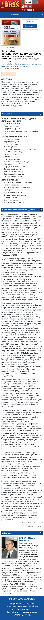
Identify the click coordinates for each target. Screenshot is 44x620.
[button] (23, 6)
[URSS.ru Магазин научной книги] (10, 4)
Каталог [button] (14, 14)
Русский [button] (28, 2)
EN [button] (37, 2)
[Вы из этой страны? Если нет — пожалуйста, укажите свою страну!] (22, 2)
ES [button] (33, 2)
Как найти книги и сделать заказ (22, 612)
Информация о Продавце (22, 603)
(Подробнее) (16, 105)
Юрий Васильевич (27, 539)
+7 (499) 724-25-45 (28, 10)
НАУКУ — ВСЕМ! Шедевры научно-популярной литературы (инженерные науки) (22, 65)
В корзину (29, 26)
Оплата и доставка (22, 614)
